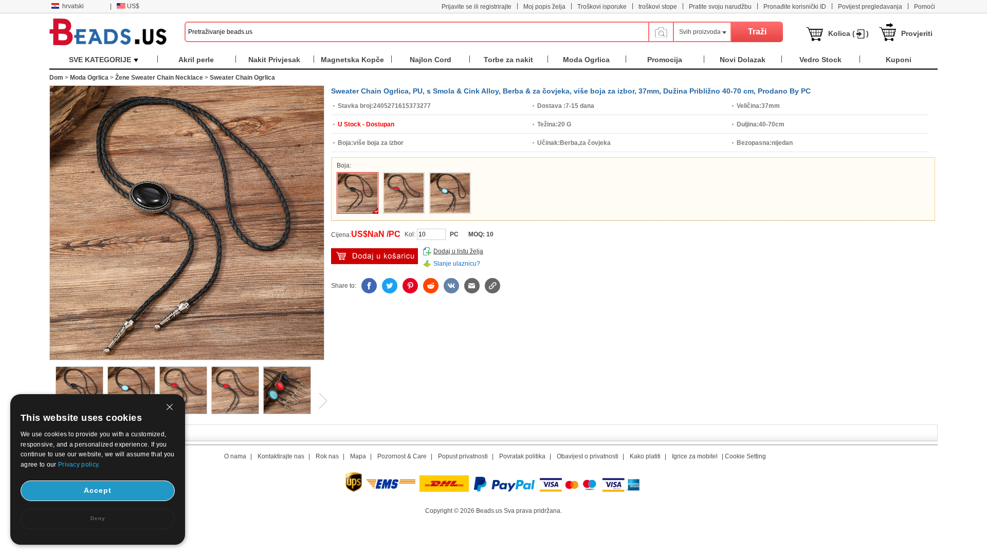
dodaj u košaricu (374, 256)
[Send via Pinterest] (410, 285)
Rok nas (327, 456)
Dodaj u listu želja (458, 251)
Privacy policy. (79, 464)
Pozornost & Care (402, 456)
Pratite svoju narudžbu (720, 6)
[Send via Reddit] (430, 285)
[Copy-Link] (492, 285)
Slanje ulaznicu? (456, 263)
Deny (97, 518)
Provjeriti (917, 33)
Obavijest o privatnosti (587, 456)
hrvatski (73, 6)
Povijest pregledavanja (870, 6)
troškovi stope (657, 6)
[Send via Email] (472, 285)
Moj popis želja (544, 6)
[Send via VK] (451, 285)
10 (490, 234)
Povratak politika (522, 456)
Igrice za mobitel (695, 456)
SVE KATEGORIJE (100, 59)
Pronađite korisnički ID (794, 6)
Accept (98, 490)
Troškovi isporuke (602, 6)
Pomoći (924, 6)
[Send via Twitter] (389, 285)
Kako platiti (645, 456)
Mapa (358, 456)
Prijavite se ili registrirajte (476, 6)
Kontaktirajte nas (281, 456)
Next (319, 401)
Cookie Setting (745, 456)
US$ (133, 6)
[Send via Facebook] (369, 285)
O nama (235, 456)
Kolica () (848, 33)
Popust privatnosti (463, 456)
